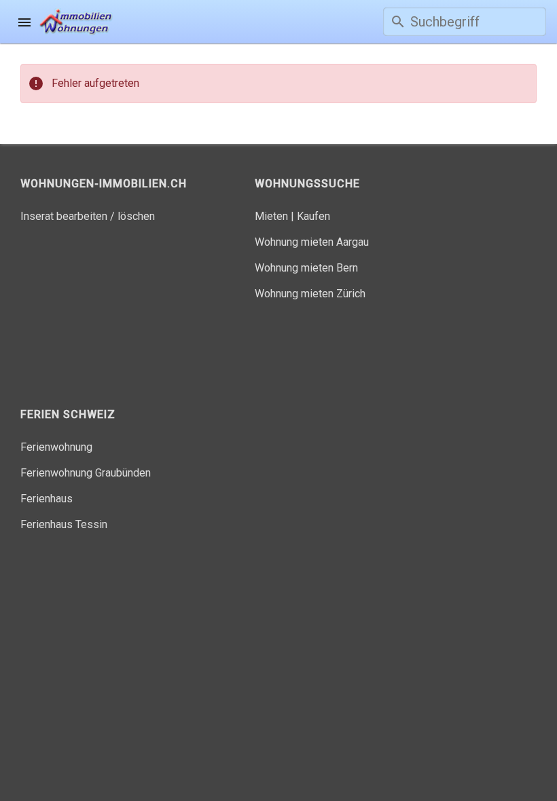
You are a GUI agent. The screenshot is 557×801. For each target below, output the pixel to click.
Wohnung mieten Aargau (312, 242)
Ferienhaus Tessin (63, 524)
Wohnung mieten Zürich (310, 293)
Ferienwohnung (56, 447)
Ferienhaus (46, 498)
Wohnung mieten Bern (306, 267)
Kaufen (313, 216)
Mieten (271, 216)
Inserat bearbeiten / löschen (87, 216)
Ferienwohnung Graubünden (85, 472)
